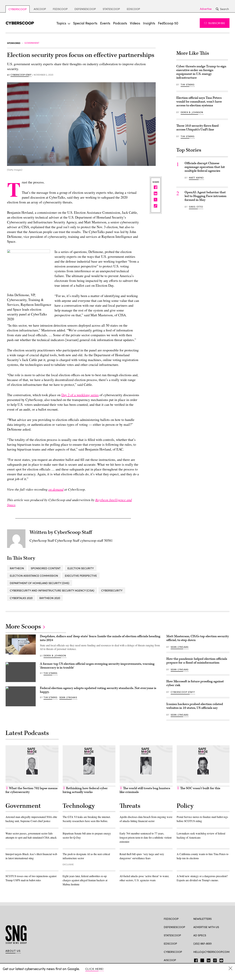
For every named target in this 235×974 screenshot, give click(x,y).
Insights (149, 23)
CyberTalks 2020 (21, 598)
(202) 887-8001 (202, 943)
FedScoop (60, 9)
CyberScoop (17, 9)
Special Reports (85, 23)
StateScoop (111, 9)
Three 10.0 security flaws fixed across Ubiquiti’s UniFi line (197, 128)
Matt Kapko (196, 177)
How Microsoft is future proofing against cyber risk (195, 683)
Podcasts (120, 23)
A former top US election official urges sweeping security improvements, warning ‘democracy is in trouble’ (97, 666)
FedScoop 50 (168, 23)
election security (80, 568)
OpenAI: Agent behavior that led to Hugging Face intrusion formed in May (205, 196)
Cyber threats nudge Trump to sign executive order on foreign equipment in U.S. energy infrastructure (201, 72)
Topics (61, 23)
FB (195, 959)
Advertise (206, 8)
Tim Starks (188, 84)
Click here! (94, 969)
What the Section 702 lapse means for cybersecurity (31, 790)
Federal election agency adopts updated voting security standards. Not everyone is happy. (98, 690)
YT (220, 959)
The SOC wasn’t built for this (199, 788)
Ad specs (199, 935)
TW (202, 959)
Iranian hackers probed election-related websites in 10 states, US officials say (194, 706)
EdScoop (133, 9)
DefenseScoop (85, 9)
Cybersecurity (111, 590)
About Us (13, 950)
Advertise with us (206, 927)
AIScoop (40, 9)
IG (213, 959)
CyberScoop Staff (20, 74)
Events (105, 23)
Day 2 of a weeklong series (80, 395)
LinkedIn (208, 959)
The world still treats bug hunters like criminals (145, 790)
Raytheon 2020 (49, 598)
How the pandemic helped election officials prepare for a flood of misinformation (196, 661)
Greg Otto (196, 206)
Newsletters (202, 918)
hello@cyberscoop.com (211, 952)
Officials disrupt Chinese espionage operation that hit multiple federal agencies (205, 167)
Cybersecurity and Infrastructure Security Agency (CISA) (52, 590)
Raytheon (17, 568)
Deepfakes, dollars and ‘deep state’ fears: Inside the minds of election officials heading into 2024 (100, 638)
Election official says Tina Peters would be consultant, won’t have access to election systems (199, 102)
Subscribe (216, 23)
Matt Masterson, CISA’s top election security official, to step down (197, 638)
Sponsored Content (46, 568)
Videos (135, 23)
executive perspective (81, 575)
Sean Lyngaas (68, 697)
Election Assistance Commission (34, 575)
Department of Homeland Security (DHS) (39, 583)
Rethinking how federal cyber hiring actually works (85, 790)
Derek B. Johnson (192, 112)
